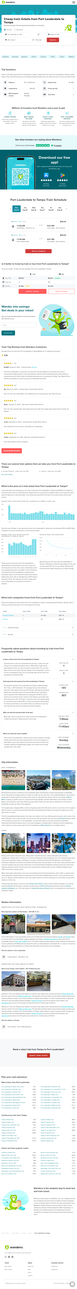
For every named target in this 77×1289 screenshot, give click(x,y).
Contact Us (54, 1266)
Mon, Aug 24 (11, 40)
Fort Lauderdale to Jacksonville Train (51, 1097)
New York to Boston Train (9, 1173)
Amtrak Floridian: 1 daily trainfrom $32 (16, 471)
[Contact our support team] (72, 1284)
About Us (30, 1266)
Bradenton (11, 888)
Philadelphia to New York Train (10, 1168)
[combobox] (17, 34)
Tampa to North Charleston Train (50, 1135)
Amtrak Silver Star (68, 994)
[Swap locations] (38, 34)
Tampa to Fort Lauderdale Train (11, 1125)
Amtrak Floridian (8, 615)
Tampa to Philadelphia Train (9, 1141)
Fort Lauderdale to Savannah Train (51, 1108)
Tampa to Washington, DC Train (11, 1138)
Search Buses (61, 291)
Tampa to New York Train (9, 1130)
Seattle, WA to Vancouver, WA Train (51, 1173)
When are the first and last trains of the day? (18, 712)
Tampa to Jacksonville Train (49, 1138)
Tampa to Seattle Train (47, 1119)
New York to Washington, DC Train (12, 1165)
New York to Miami (21, 941)
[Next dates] (66, 209)
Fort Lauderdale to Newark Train (11, 1105)
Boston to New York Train (48, 1155)
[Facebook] (9, 1257)
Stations (71, 57)
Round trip (20, 29)
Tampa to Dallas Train (8, 1122)
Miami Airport (45, 825)
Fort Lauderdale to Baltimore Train (50, 1105)
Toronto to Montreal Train (48, 1171)
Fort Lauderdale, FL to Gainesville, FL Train (53, 1089)
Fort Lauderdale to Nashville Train (50, 1086)
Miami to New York (25, 996)
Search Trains (32, 291)
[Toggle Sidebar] (73, 2)
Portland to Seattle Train (8, 1152)
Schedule (6, 57)
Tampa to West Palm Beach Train (50, 1127)
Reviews (24, 57)
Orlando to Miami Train (47, 1160)
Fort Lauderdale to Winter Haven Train (13, 1086)
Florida (60, 937)
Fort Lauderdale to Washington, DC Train (13, 1102)
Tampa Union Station (36, 883)
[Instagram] (6, 1257)
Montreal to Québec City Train (10, 1160)
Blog (29, 1269)
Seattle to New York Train (9, 1155)
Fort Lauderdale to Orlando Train (11, 1092)
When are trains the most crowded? (15, 733)
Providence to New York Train (49, 1158)
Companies (54, 1269)
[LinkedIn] (12, 1257)
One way (9, 29)
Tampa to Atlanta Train (47, 1141)
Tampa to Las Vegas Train (48, 1130)
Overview (15, 57)
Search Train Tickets (38, 1055)
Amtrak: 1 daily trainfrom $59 (51, 471)
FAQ (52, 57)
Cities (62, 57)
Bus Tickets (8, 1266)
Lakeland (5, 888)
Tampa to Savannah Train (48, 1125)
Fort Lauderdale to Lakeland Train (50, 1102)
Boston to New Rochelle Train (49, 1152)
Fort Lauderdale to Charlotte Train (11, 1089)
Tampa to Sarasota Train (48, 1133)
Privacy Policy (68, 1283)
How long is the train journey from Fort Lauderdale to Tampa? (23, 681)
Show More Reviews (11, 451)
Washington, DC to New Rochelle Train (13, 1171)
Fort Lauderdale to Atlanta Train (11, 1100)
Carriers (43, 57)
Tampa (30, 1233)
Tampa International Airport (40, 888)
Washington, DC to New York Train (51, 1168)
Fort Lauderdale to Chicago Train (50, 1100)
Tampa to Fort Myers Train (9, 1135)
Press (29, 1272)
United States (15, 1233)
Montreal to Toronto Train (9, 1163)
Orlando (68, 886)
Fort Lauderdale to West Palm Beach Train (14, 1097)
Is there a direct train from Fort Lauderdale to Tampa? (21, 659)
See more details (7, 474)
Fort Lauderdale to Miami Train (49, 1094)
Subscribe (8, 333)
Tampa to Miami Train (8, 1119)
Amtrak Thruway (45, 886)
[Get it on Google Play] (62, 175)
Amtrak (34, 367)
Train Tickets (5, 1233)
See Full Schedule (38, 251)
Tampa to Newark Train (47, 1122)
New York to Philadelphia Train (49, 1163)
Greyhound (62, 818)
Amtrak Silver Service (51, 939)
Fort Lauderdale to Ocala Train (10, 1108)
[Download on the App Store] (46, 175)
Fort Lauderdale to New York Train (51, 1092)
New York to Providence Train (49, 1165)
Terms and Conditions (59, 1283)
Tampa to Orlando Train (8, 1127)
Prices (34, 57)
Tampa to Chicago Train (8, 1133)
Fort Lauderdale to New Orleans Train (12, 1094)
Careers (30, 1275)
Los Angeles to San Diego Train (11, 1158)
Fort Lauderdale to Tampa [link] (42, 1233)
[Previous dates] (10, 209)
